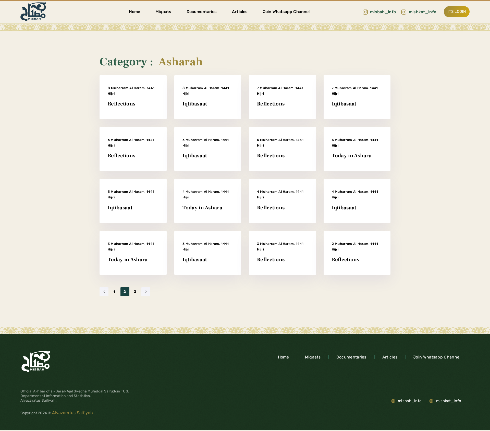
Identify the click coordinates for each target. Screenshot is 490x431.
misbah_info (410, 401)
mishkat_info (448, 401)
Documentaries (202, 11)
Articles (240, 11)
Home (134, 11)
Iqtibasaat (194, 103)
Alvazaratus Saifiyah (72, 412)
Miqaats (163, 11)
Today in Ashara (352, 155)
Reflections (121, 103)
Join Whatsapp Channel (286, 11)
